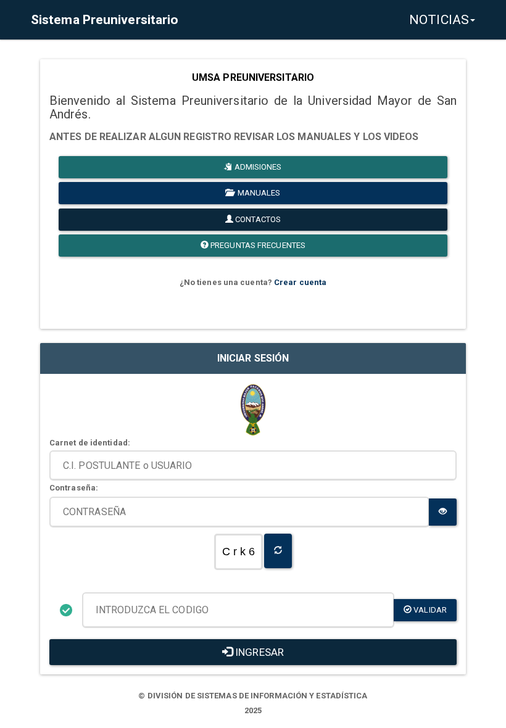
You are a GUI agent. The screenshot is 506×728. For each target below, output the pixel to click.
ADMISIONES (257, 167)
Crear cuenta (300, 282)
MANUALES (257, 192)
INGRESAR (258, 652)
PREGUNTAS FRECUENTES (257, 245)
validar (429, 609)
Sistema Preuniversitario (104, 19)
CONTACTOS (257, 219)
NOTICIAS (439, 19)
